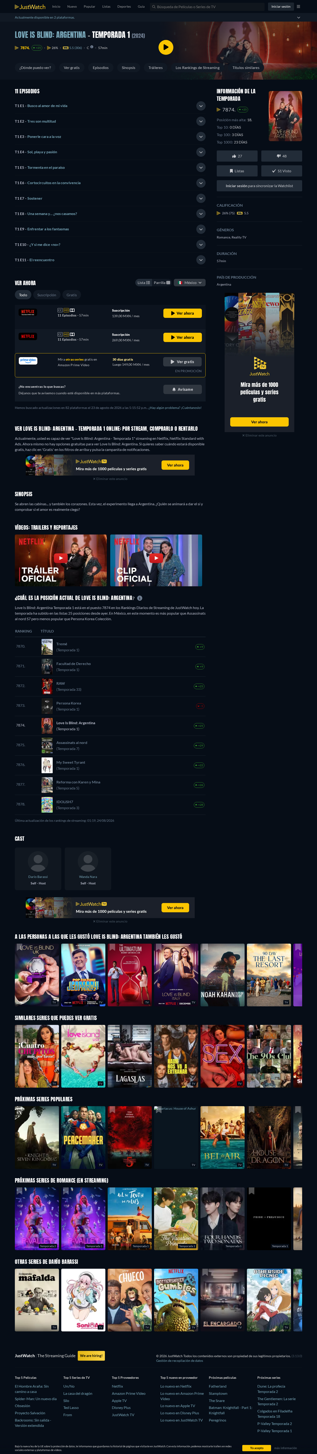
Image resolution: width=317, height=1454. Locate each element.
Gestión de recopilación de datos (179, 1361)
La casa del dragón (77, 1393)
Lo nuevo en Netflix (175, 1386)
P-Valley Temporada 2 (274, 1423)
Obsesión (22, 1405)
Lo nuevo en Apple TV (177, 1405)
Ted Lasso (71, 1407)
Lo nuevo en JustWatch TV (181, 1420)
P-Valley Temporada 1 (274, 1430)
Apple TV (119, 1400)
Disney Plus (121, 1407)
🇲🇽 (187, 282)
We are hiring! (91, 1355)
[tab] (110, 106)
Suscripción (46, 295)
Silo (66, 1400)
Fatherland (217, 1386)
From (67, 1414)
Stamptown (218, 1393)
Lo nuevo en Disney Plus (179, 1413)
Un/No (68, 1386)
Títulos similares (246, 67)
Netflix (117, 1386)
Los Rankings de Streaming (198, 67)
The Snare (217, 1400)
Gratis (72, 295)
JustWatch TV (123, 1414)
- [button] (41, 105)
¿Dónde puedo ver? (35, 67)
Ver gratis (72, 67)
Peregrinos (217, 1420)
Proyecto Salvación (30, 1413)
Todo (23, 295)
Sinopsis (129, 67)
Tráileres (156, 67)
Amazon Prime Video (129, 1393)
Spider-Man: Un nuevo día (36, 1398)
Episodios (101, 67)
